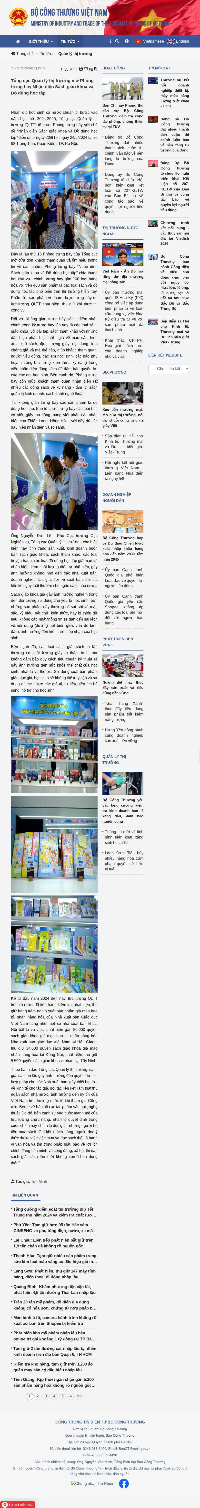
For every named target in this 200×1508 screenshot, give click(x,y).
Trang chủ (24, 54)
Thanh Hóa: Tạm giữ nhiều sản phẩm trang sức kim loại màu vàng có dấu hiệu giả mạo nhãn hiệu (55, 1259)
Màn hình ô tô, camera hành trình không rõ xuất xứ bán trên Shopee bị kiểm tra (54, 1320)
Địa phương (114, 372)
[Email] (86, 69)
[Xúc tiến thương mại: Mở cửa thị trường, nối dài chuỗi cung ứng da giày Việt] (122, 393)
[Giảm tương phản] (96, 69)
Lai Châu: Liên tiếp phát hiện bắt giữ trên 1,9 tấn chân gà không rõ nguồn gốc (53, 1243)
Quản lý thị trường (75, 54)
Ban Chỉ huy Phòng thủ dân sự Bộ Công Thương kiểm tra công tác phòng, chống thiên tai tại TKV (122, 116)
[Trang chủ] (90, 17)
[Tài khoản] (126, 41)
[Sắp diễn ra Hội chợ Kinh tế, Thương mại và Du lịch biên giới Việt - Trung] (154, 322)
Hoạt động (113, 68)
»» (79, 1396)
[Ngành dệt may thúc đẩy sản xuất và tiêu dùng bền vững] (122, 665)
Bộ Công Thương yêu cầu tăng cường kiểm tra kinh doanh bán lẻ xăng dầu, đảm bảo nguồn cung (122, 810)
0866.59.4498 (106, 1455)
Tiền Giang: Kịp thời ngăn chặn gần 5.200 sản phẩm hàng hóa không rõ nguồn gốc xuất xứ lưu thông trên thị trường (53, 1383)
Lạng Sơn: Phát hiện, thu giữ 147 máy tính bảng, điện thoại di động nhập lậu (54, 1274)
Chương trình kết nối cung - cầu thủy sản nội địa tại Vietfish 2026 (174, 233)
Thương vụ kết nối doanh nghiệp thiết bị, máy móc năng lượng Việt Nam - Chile (174, 93)
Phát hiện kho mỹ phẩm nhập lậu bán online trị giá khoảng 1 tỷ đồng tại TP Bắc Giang (53, 1336)
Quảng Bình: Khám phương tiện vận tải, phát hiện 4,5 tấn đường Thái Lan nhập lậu (54, 1289)
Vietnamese (153, 41)
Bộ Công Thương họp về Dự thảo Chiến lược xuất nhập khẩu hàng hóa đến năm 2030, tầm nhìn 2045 (122, 548)
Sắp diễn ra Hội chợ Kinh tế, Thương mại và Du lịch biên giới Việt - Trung (174, 331)
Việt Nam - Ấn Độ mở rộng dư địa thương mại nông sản (122, 276)
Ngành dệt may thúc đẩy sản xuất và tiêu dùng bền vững (122, 687)
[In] (81, 69)
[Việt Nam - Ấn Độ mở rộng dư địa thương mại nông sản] (122, 254)
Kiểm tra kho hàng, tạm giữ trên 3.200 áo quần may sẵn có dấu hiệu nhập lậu (53, 1367)
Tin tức (46, 54)
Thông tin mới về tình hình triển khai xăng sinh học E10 (124, 837)
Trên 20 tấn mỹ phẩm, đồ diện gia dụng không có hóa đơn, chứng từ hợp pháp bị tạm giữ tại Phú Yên (53, 1305)
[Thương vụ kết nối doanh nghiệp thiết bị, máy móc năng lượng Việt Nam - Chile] (154, 80)
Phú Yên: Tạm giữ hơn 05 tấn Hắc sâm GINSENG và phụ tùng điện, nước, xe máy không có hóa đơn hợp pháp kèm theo (54, 1228)
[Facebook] (124, 1484)
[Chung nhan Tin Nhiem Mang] (93, 1483)
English (182, 41)
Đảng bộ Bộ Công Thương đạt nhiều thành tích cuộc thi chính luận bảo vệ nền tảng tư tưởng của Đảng (174, 134)
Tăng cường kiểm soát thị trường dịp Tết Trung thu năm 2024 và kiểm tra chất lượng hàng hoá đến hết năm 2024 (55, 1212)
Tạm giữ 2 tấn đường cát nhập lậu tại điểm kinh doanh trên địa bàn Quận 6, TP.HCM (54, 1351)
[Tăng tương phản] (91, 69)
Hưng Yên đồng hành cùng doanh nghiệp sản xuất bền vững (124, 735)
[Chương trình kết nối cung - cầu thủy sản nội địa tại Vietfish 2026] (154, 223)
